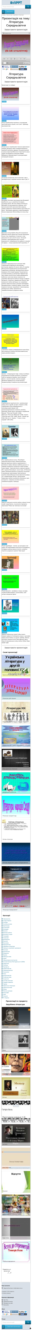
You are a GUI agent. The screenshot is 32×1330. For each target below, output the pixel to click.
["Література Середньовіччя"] (16, 900)
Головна (3, 15)
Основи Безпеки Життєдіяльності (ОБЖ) (14, 961)
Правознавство (7, 968)
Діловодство (6, 939)
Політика (5, 965)
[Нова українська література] (16, 759)
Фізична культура (7, 991)
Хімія (4, 994)
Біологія (5, 931)
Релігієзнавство (7, 975)
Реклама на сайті (8, 1303)
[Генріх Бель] (16, 1111)
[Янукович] (16, 1181)
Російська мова (7, 977)
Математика (6, 951)
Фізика (5, 989)
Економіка (6, 943)
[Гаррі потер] (16, 1228)
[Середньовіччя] (16, 877)
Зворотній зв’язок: (13, 1288)
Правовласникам (8, 1301)
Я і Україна (6, 997)
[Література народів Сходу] (16, 806)
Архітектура (6, 925)
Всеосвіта (6, 1305)
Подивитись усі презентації (7, 1270)
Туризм (5, 984)
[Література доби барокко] (16, 689)
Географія (6, 936)
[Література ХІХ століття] (16, 712)
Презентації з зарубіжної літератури (15, 15)
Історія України (7, 920)
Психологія (6, 972)
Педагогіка (6, 963)
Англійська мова (7, 924)
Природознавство (8, 970)
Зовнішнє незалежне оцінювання (12, 948)
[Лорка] (16, 1041)
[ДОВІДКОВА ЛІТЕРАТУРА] (16, 783)
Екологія (5, 941)
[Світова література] (16, 830)
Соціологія (6, 979)
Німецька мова (7, 956)
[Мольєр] (16, 1088)
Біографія (5, 929)
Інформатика (6, 919)
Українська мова (7, 987)
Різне (4, 973)
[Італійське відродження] (16, 1252)
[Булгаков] (16, 1135)
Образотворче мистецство (10, 960)
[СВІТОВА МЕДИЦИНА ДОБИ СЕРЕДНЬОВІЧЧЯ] (16, 853)
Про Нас (6, 1300)
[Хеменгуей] (16, 1017)
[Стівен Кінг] (16, 1064)
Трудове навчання (8, 982)
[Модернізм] (16, 1205)
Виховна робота (7, 932)
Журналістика (7, 944)
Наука (4, 958)
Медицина (6, 953)
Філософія (6, 992)
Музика (5, 955)
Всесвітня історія (7, 934)
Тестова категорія (8, 980)
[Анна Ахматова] (16, 1158)
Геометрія (6, 937)
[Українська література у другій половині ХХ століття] (16, 665)
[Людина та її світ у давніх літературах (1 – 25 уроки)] (16, 736)
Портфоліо (6, 967)
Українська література (9, 985)
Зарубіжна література (9, 946)
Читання (5, 996)
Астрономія (6, 927)
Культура (5, 949)
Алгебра (5, 922)
